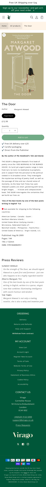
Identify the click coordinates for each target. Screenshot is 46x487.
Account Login (23, 352)
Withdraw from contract (22, 333)
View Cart (23, 347)
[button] (3, 17)
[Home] (9, 17)
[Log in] (36, 17)
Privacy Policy (23, 370)
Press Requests (23, 425)
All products (15, 26)
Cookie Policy (23, 380)
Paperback (8, 116)
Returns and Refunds (23, 324)
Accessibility (23, 384)
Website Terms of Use (23, 366)
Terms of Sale (23, 361)
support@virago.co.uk (23, 420)
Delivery (23, 320)
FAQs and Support (23, 329)
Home (4, 26)
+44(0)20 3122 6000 (23, 417)
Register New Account (23, 357)
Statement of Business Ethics (23, 375)
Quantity (5, 126)
